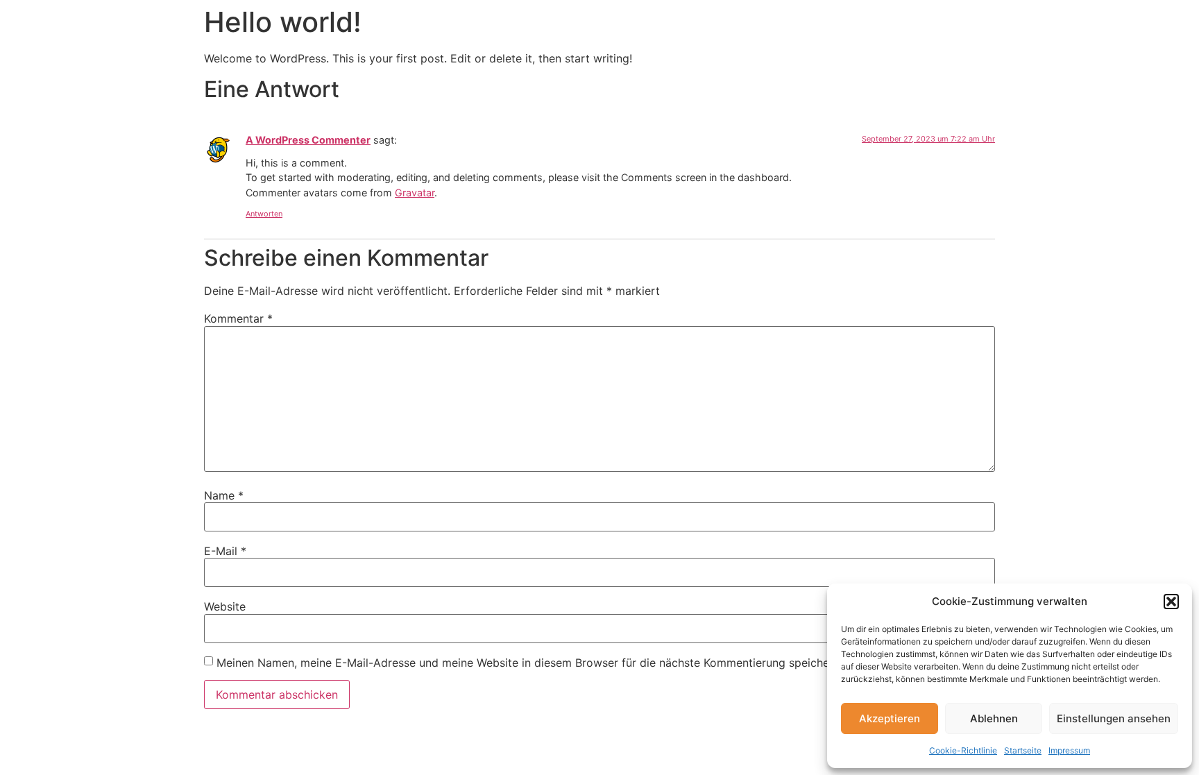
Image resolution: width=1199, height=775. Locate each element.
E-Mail (225, 550)
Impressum (1069, 750)
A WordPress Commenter (308, 140)
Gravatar (414, 192)
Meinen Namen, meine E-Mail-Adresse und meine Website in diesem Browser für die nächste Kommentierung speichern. (529, 662)
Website (225, 606)
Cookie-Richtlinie (963, 750)
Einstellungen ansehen (1114, 718)
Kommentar (238, 318)
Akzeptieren (889, 718)
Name (224, 495)
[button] (1171, 601)
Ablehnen (994, 718)
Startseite (1022, 750)
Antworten (264, 214)
